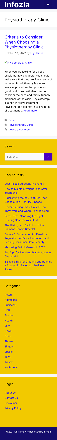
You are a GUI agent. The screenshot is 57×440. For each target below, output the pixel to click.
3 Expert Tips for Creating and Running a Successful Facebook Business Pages (28, 265)
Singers (9, 346)
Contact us (11, 397)
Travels (9, 362)
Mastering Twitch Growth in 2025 (25, 247)
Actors (8, 294)
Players (9, 341)
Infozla (17, 4)
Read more (30, 110)
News (8, 330)
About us (10, 392)
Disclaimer (11, 403)
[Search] (48, 157)
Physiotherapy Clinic (21, 124)
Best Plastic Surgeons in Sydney (24, 183)
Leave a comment (20, 129)
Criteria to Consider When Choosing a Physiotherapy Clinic (24, 42)
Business (10, 305)
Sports (9, 351)
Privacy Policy (13, 408)
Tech (7, 356)
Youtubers (11, 367)
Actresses (11, 299)
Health (9, 320)
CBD (7, 310)
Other (12, 120)
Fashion (9, 315)
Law (7, 325)
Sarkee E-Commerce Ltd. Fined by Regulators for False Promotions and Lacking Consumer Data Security (27, 238)
